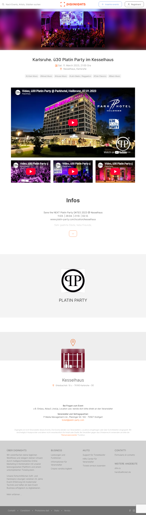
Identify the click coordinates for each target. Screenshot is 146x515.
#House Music (61, 76)
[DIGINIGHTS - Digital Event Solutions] (73, 4)
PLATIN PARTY (73, 300)
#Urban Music (32, 76)
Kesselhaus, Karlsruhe (74, 68)
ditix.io (118, 468)
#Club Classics (100, 76)
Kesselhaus (73, 380)
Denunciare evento (69, 435)
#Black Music (114, 76)
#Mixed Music (46, 76)
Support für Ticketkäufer (94, 455)
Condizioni (25, 510)
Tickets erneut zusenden (94, 465)
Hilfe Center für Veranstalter (90, 460)
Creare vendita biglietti (61, 468)
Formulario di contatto (125, 455)
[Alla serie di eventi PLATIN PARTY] (73, 280)
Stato (57, 510)
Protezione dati (42, 510)
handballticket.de (123, 472)
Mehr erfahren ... (14, 494)
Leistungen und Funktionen (58, 456)
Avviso (67, 510)
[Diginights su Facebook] (129, 510)
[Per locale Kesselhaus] (73, 360)
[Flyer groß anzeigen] (73, 29)
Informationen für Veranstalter (59, 463)
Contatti (12, 510)
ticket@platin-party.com (73, 420)
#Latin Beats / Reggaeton (80, 76)
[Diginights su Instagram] (133, 510)
